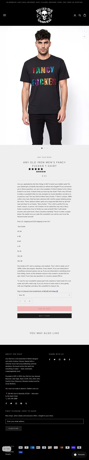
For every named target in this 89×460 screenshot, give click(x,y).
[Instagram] (16, 403)
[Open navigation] (4, 15)
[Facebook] (6, 403)
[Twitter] (11, 403)
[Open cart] (85, 15)
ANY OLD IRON (44, 157)
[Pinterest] (21, 403)
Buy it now (44, 316)
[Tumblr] (26, 403)
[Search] (80, 15)
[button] (36, 169)
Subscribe (14, 428)
